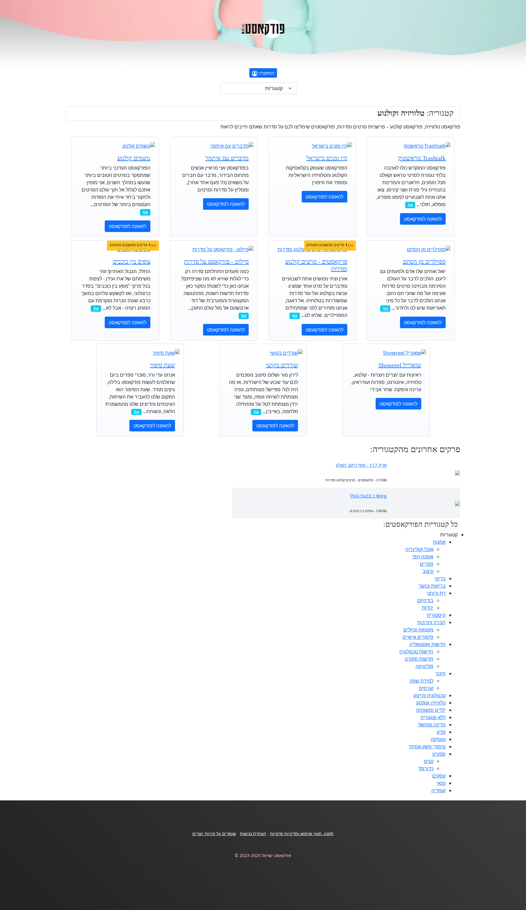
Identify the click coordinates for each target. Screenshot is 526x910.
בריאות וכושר (432, 585)
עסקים (439, 775)
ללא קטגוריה (433, 717)
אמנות (439, 542)
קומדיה (438, 790)
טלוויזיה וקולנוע (431, 702)
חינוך (440, 673)
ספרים (426, 563)
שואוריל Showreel (399, 365)
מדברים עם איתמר (227, 158)
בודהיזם (425, 600)
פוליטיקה (424, 666)
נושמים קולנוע (133, 158)
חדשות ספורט (419, 658)
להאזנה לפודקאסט (423, 219)
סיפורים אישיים (417, 637)
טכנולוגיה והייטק (429, 695)
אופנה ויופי (422, 556)
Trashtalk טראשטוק (422, 158)
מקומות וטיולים (418, 629)
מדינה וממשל (432, 724)
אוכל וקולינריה (419, 549)
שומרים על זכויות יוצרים (214, 833)
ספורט (439, 753)
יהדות (427, 607)
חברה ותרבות (431, 622)
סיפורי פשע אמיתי (427, 746)
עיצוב (428, 571)
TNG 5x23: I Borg (368, 496)
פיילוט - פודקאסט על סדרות (216, 261)
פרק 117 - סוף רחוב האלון (361, 465)
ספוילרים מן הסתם (424, 261)
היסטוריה (436, 615)
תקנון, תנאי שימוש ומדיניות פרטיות (302, 833)
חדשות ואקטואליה (427, 644)
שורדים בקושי (282, 365)
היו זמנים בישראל (327, 158)
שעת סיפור (162, 365)
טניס (428, 761)
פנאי (441, 783)
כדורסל (426, 768)
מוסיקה (438, 739)
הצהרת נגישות (253, 833)
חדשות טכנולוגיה (416, 651)
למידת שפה (421, 680)
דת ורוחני (436, 593)
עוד (410, 204)
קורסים (426, 688)
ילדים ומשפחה (431, 710)
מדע (441, 732)
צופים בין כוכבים (131, 261)
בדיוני (440, 578)
